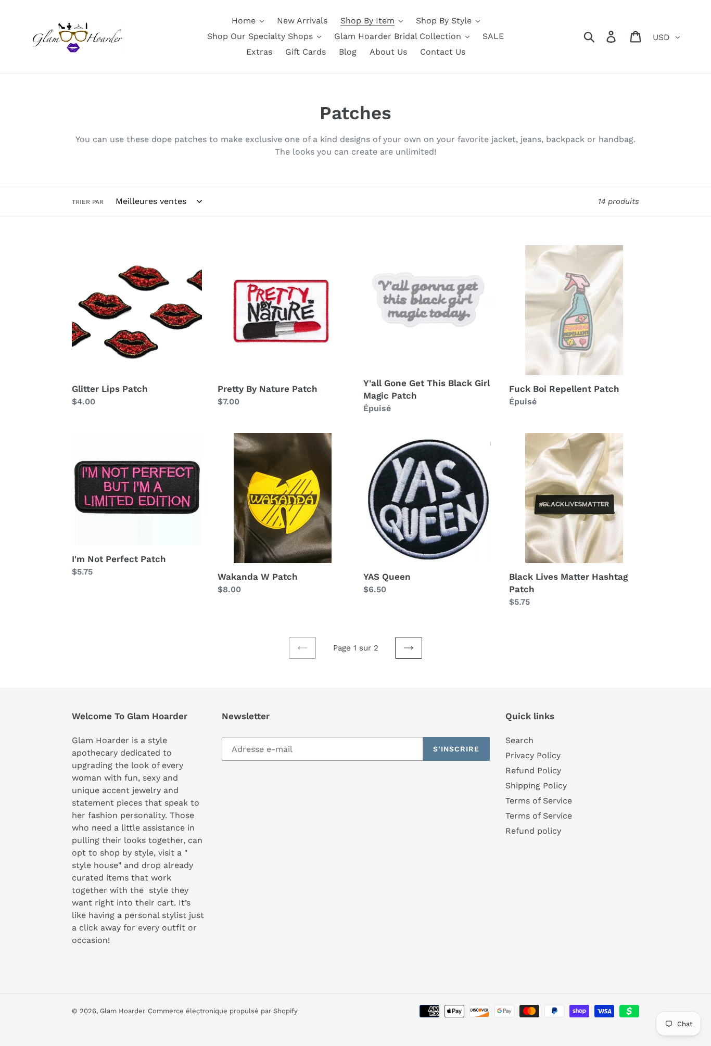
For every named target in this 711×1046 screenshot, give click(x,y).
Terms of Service (538, 801)
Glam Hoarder (122, 1011)
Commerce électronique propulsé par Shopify (223, 1011)
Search (519, 740)
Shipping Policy (536, 785)
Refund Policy (533, 770)
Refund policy (533, 831)
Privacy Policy (533, 755)
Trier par (88, 202)
